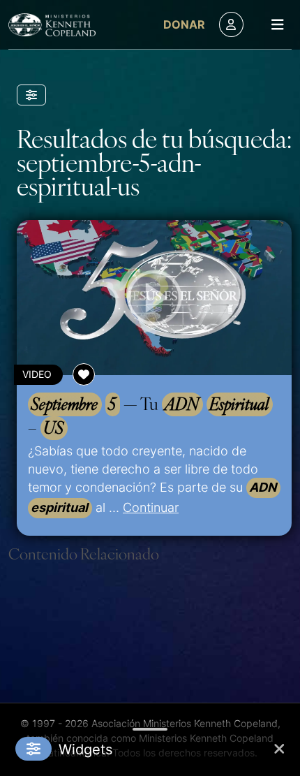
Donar (184, 24)
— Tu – (148, 416)
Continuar (151, 507)
